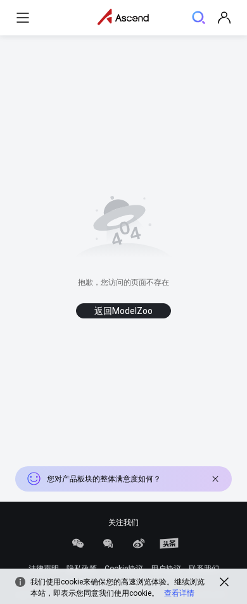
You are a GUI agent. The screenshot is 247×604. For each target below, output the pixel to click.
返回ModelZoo (123, 311)
